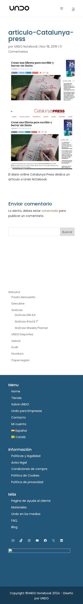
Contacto (18, 417)
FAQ (14, 520)
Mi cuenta (18, 424)
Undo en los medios (25, 514)
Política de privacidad (27, 482)
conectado (50, 211)
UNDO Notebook (26, 46)
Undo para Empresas (26, 411)
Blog (14, 527)
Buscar (67, 232)
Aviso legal (19, 462)
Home (15, 391)
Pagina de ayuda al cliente (31, 501)
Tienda (16, 398)
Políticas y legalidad (25, 456)
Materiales (19, 507)
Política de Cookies (25, 475)
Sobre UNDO (20, 404)
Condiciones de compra (29, 469)
